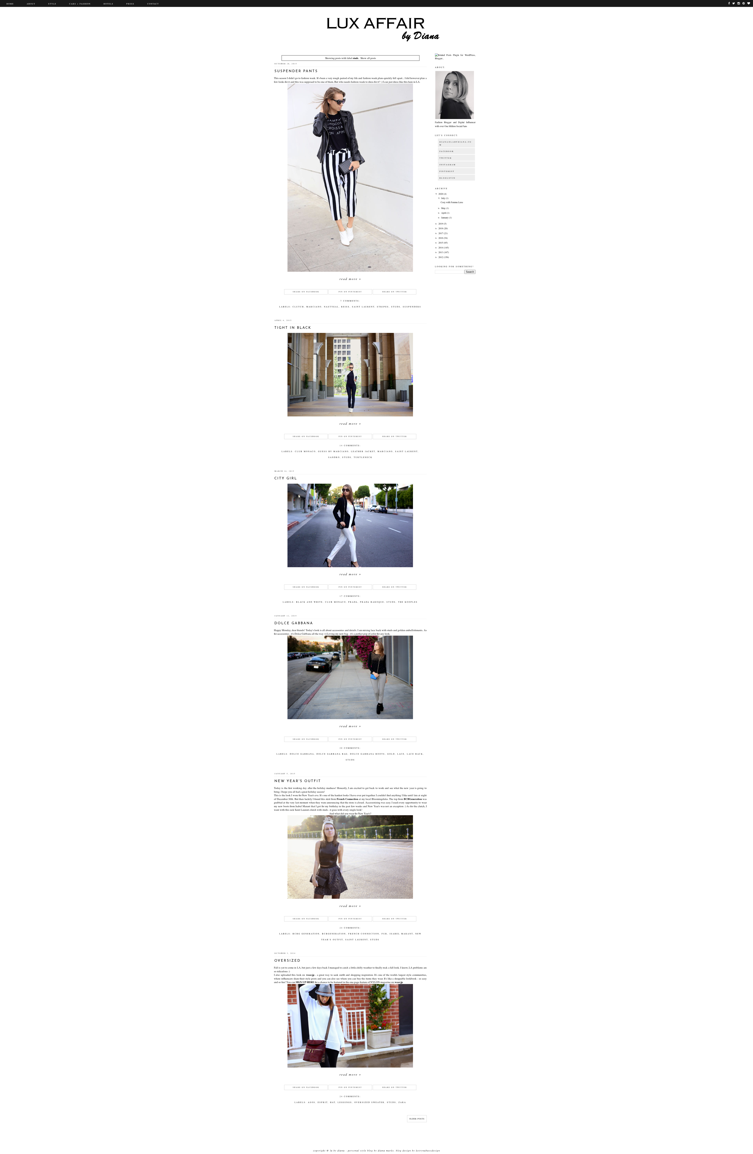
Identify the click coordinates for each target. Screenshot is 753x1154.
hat (332, 1102)
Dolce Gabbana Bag (332, 753)
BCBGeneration (413, 799)
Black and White (309, 602)
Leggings (345, 1102)
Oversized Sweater (369, 1102)
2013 (441, 252)
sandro (334, 457)
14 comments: (350, 445)
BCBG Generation (306, 933)
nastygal (331, 306)
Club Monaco (305, 451)
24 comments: (350, 927)
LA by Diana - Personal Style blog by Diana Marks (362, 1150)
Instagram (447, 165)
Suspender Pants (296, 71)
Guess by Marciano (333, 451)
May (443, 208)
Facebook (446, 151)
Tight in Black (292, 328)
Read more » (350, 279)
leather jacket (363, 451)
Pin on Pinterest (350, 292)
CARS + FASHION (80, 3)
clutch (298, 306)
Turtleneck (363, 457)
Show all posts (368, 58)
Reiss (345, 306)
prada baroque (372, 602)
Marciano (314, 306)
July (443, 198)
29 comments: (350, 748)
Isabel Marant (401, 933)
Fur (384, 933)
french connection (363, 933)
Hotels (108, 3)
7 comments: (350, 300)
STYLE (52, 3)
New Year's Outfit (297, 781)
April (444, 212)
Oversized (287, 961)
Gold (391, 753)
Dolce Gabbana (293, 623)
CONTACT (153, 3)
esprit (323, 1102)
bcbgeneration (334, 933)
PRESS (130, 3)
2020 (441, 193)
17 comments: (350, 596)
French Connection (347, 799)
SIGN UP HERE (305, 982)
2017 (441, 233)
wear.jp (310, 975)
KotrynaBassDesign (428, 1150)
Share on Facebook (306, 292)
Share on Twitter (394, 292)
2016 (441, 237)
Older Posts (417, 1118)
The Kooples (408, 602)
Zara (402, 1102)
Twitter (445, 158)
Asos (311, 1102)
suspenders (412, 306)
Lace (401, 753)
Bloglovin (447, 178)
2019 (441, 223)
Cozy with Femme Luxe (452, 202)
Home (10, 3)
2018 (441, 228)
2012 (441, 257)
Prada (353, 602)
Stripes (383, 306)
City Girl (285, 478)
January (445, 217)
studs (395, 306)
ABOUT (31, 3)
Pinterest (447, 171)
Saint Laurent (363, 306)
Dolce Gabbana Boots (367, 753)
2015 (441, 242)
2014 (441, 247)
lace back (415, 753)
